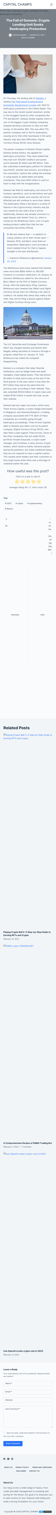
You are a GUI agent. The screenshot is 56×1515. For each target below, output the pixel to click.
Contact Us (34, 1471)
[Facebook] (4, 1459)
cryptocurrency (34, 503)
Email (8, 1391)
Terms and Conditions (42, 1467)
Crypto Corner (28, 38)
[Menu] (51, 4)
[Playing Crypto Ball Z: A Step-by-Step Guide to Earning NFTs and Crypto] (28, 830)
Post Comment (13, 1443)
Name (8, 1383)
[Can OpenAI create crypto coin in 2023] (28, 1249)
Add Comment (12, 1409)
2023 (8, 503)
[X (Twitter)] (8, 1459)
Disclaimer (21, 1471)
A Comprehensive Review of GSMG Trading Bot (27, 1143)
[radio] (17, 482)
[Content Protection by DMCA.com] (45, 1511)
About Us (8, 1467)
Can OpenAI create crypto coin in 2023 (23, 1351)
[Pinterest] (12, 1459)
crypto (19, 503)
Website (9, 1400)
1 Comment (26, 1147)
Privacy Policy (22, 1467)
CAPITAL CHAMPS (17, 4)
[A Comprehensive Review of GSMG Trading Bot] (28, 1041)
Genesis (40, 98)
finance (9, 509)
